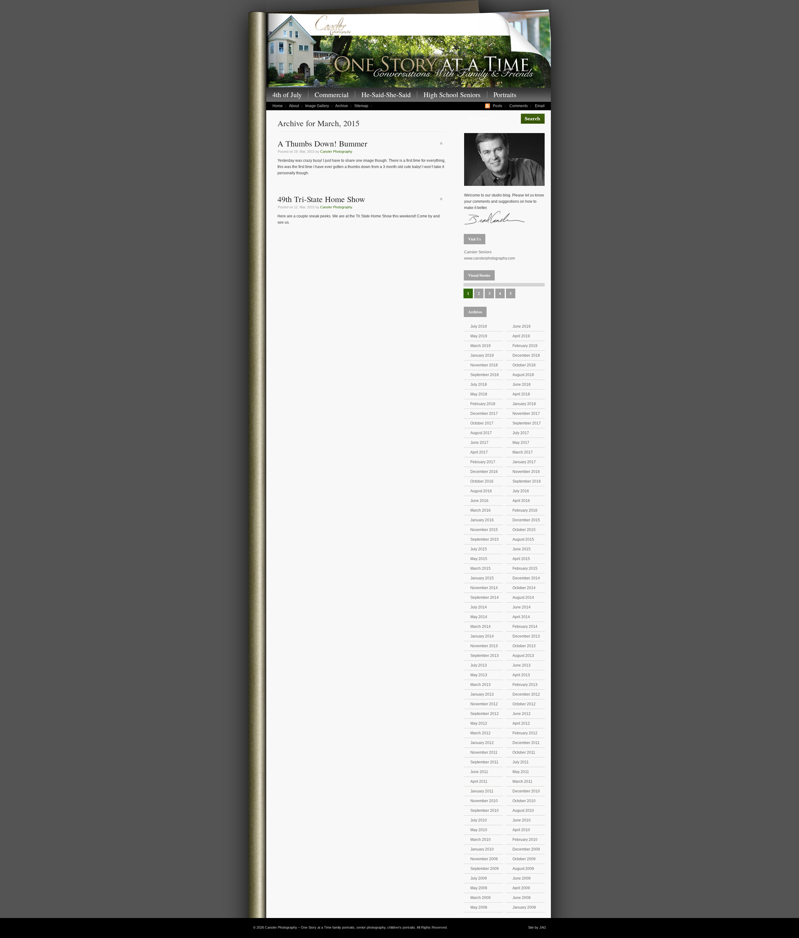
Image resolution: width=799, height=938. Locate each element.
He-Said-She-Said (386, 94)
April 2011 (479, 781)
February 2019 (524, 346)
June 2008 (521, 898)
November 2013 (484, 646)
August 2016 (481, 491)
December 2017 (484, 413)
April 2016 (521, 501)
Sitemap (361, 106)
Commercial (332, 94)
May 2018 (478, 394)
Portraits (505, 94)
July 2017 (520, 433)
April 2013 (521, 675)
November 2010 (484, 801)
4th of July (287, 94)
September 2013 (484, 655)
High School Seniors (452, 94)
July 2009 (478, 878)
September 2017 (526, 423)
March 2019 (480, 346)
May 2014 (478, 617)
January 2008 (524, 907)
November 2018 (484, 365)
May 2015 (478, 559)
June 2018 (521, 384)
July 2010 (478, 820)
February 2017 (482, 462)
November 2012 (484, 704)
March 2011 (522, 781)
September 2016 (526, 481)
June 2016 (479, 501)
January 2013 (482, 694)
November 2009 (484, 859)
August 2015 (523, 539)
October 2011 (523, 752)
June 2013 (521, 665)
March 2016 (480, 510)
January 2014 (482, 636)
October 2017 (481, 423)
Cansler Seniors (478, 252)
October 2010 (524, 801)
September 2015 (484, 539)
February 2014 (524, 626)
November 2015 (484, 530)
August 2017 (481, 433)
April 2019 (521, 336)
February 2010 (524, 839)
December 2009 (526, 849)
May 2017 (520, 442)
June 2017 (479, 442)
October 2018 (524, 365)
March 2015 (480, 568)
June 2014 (521, 607)
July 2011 (520, 762)
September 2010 (484, 810)
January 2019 (482, 355)
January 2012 (482, 743)
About (294, 106)
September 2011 (484, 762)
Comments (518, 106)
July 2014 (478, 607)
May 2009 (478, 888)
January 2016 (482, 520)
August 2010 (523, 810)
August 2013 (523, 655)
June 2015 (521, 549)
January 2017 (524, 462)
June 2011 (479, 772)
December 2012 (526, 694)
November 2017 (526, 413)
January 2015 (482, 578)
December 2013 (526, 636)
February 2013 (524, 684)
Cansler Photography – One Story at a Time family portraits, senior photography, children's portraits (408, 50)
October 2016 (481, 481)
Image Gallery (317, 106)
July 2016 (520, 491)
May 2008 (478, 907)
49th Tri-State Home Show (321, 199)
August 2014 (523, 597)
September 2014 (484, 597)
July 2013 (478, 665)
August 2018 (523, 375)
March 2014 (480, 626)
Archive (341, 106)
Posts (497, 106)
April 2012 (521, 723)
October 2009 (524, 859)
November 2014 (484, 588)
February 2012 (524, 733)
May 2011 (520, 772)
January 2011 (481, 791)
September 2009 (484, 868)
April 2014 (521, 617)
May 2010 (478, 830)
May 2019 (478, 336)
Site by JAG (537, 927)
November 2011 (484, 752)
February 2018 (482, 404)
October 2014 (524, 588)
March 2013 (480, 684)
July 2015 (478, 549)
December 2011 (526, 743)
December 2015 (526, 520)
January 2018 (524, 404)
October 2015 (524, 530)
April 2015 (521, 559)
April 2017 (479, 452)
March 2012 (480, 733)
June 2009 (521, 878)
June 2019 (521, 326)
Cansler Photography (336, 151)
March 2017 (522, 452)
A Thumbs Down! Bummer (322, 143)
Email (540, 106)
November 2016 (526, 471)
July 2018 (478, 384)
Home (277, 106)
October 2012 (524, 704)
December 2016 (484, 471)
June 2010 (521, 820)
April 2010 (521, 830)
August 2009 (523, 868)
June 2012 (521, 714)
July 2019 (478, 326)
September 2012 (484, 714)
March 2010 (480, 839)
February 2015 (524, 568)
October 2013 (524, 646)
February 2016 (524, 510)
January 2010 (482, 849)
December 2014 (526, 578)
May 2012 (478, 723)
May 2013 (478, 675)
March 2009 (480, 898)
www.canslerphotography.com (489, 258)
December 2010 (526, 791)
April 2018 (521, 394)
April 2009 (521, 888)
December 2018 (526, 355)
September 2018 (484, 375)
